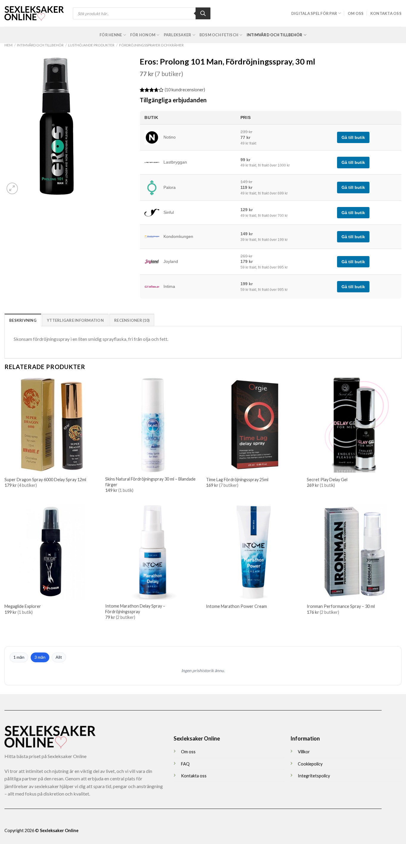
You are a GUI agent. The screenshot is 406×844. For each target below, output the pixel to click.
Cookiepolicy (310, 763)
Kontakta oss (386, 13)
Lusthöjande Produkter (91, 45)
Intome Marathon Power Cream (236, 606)
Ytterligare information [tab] (75, 320)
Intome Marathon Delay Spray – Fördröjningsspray (135, 608)
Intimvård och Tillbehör (275, 34)
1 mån (18, 657)
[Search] (203, 13)
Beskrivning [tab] (23, 320)
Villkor (304, 751)
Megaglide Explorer (22, 606)
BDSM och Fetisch (218, 34)
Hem (8, 45)
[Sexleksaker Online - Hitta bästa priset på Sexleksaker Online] (34, 13)
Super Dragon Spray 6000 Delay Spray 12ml (45, 479)
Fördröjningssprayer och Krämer (151, 45)
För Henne (111, 34)
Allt (59, 657)
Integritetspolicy (314, 775)
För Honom (142, 34)
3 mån (39, 657)
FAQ (185, 763)
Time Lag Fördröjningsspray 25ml (237, 479)
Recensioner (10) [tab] (132, 320)
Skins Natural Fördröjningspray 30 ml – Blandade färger (150, 481)
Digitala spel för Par (314, 13)
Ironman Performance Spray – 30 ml (341, 606)
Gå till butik (353, 137)
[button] (12, 188)
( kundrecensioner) (185, 89)
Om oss (356, 13)
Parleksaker (177, 34)
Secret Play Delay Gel (327, 479)
